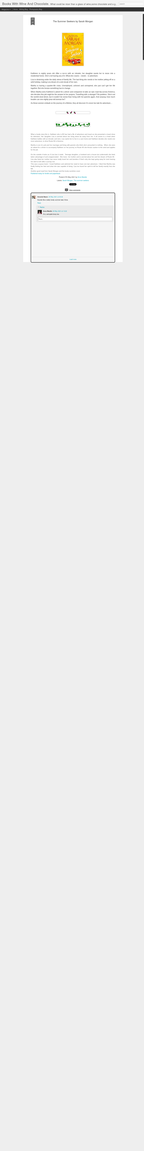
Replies (41, 207)
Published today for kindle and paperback (46, 173)
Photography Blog (35, 9)
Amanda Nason (42, 196)
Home (15, 9)
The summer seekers (81, 180)
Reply (39, 203)
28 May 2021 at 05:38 (55, 196)
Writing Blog (23, 9)
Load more (73, 259)
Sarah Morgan (68, 180)
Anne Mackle (82, 177)
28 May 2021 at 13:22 (59, 211)
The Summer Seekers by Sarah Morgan (73, 21)
